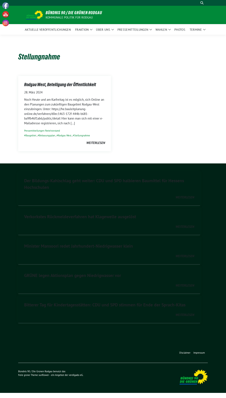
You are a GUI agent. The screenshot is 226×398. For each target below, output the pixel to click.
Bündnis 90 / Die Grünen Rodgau (74, 12)
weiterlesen (95, 143)
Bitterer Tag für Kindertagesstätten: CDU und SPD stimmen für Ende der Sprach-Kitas (104, 305)
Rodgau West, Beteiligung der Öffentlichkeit (60, 84)
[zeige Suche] (202, 3)
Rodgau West (64, 135)
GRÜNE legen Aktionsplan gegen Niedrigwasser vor (72, 275)
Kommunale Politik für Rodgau (69, 17)
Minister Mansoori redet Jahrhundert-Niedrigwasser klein (78, 246)
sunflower (44, 375)
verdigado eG (76, 375)
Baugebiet (30, 135)
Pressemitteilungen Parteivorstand (42, 130)
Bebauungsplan (47, 135)
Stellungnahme (82, 135)
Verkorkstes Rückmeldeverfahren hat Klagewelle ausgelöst (80, 216)
